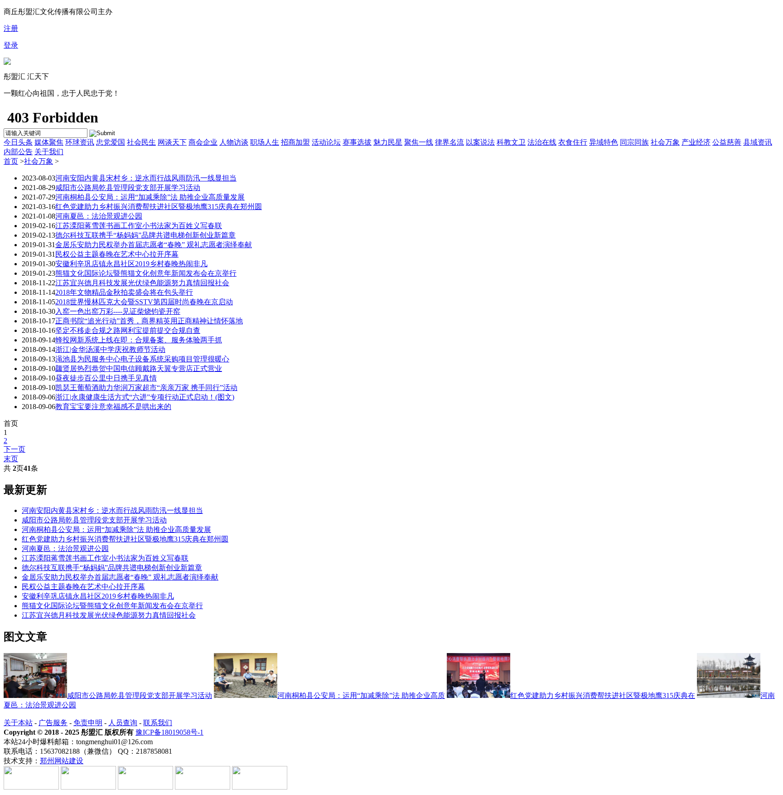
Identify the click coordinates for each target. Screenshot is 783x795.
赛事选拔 (357, 142)
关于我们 (48, 152)
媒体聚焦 (48, 142)
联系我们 (157, 723)
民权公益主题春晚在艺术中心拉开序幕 (117, 254)
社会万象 (665, 142)
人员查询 (122, 723)
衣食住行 (572, 142)
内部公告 (18, 152)
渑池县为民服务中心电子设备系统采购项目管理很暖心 (142, 359)
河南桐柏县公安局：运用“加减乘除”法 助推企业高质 (361, 695)
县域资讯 (757, 142)
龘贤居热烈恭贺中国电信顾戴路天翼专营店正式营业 (138, 368)
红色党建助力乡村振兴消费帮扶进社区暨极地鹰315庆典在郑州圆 (158, 206)
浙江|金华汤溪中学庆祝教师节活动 (110, 349)
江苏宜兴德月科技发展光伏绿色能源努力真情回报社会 (142, 283)
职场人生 (264, 142)
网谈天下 (172, 142)
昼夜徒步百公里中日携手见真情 (106, 378)
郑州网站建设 (61, 761)
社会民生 (141, 142)
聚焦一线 (418, 142)
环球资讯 (79, 142)
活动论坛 (326, 142)
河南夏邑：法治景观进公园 (98, 216)
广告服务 (53, 723)
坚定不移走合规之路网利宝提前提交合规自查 (127, 330)
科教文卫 (511, 142)
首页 (11, 161)
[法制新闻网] (7, 62)
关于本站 (18, 723)
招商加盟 (295, 142)
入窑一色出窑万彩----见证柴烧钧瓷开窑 (117, 311)
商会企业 (203, 142)
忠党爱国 (110, 142)
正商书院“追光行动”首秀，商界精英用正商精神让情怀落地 (149, 321)
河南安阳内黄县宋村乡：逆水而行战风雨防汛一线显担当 (146, 178)
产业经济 (696, 142)
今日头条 (18, 142)
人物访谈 (233, 142)
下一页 (14, 449)
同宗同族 (634, 142)
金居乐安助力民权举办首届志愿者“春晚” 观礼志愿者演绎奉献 (153, 245)
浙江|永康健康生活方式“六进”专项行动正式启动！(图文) (144, 397)
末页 (11, 459)
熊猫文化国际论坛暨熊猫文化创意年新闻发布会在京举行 (146, 273)
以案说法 (480, 142)
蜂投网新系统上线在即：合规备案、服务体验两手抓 (138, 340)
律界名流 (449, 142)
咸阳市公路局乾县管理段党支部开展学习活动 (127, 187)
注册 (11, 28)
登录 (11, 45)
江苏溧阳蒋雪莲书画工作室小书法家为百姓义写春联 (138, 225)
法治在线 (541, 142)
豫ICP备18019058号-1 (169, 732)
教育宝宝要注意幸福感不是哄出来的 (113, 406)
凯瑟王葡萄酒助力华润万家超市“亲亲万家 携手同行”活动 (146, 387)
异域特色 (603, 142)
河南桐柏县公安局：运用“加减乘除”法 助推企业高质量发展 (150, 197)
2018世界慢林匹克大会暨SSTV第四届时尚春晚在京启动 (144, 302)
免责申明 (87, 723)
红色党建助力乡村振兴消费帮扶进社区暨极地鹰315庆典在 (602, 695)
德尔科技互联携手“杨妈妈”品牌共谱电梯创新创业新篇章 (145, 235)
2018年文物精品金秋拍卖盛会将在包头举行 (124, 292)
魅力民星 (387, 142)
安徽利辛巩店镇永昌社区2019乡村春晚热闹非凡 (131, 264)
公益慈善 (726, 142)
